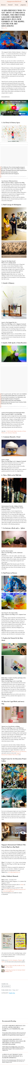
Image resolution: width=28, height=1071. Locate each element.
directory (3, 4)
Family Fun (12, 993)
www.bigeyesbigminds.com (14, 872)
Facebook (7, 35)
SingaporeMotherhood (14, 1)
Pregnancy (23, 4)
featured (10, 4)
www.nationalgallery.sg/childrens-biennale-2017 (15, 889)
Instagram (15, 960)
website (22, 884)
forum (16, 4)
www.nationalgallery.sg (8, 891)
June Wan (5, 28)
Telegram (20, 960)
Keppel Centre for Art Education (18, 751)
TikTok (3, 961)
